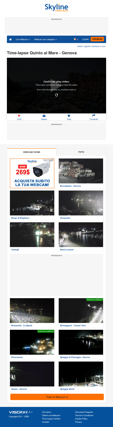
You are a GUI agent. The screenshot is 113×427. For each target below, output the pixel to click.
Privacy (78, 421)
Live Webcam (22, 39)
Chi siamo (46, 412)
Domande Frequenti (84, 412)
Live (103, 46)
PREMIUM (97, 39)
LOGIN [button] (85, 39)
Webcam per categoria (44, 39)
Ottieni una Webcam (51, 415)
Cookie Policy (81, 418)
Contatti (45, 421)
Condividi (94, 119)
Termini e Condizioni (84, 415)
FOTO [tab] (81, 151)
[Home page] (10, 39)
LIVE (19, 119)
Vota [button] (69, 119)
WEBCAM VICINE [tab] (31, 152)
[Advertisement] (56, 27)
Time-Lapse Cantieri (51, 418)
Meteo (44, 119)
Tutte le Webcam (56, 397)
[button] (75, 39)
